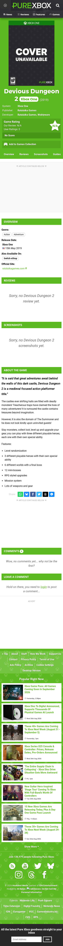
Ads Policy (15, 665)
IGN (8, 911)
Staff (24, 653)
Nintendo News (51, 906)
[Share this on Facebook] (33, 494)
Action (7, 234)
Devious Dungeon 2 (31, 94)
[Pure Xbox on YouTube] (25, 866)
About (14, 653)
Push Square (45, 900)
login (44, 587)
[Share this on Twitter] (39, 494)
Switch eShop (10, 258)
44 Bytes (21, 889)
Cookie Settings (45, 665)
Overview (9, 154)
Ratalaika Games (27, 110)
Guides (57, 154)
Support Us (55, 653)
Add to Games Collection (22, 144)
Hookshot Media (20, 885)
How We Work (38, 653)
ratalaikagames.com (13, 268)
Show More (30, 846)
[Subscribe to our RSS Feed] (12, 866)
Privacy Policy (28, 659)
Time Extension (11, 906)
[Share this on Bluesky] (26, 494)
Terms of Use (46, 659)
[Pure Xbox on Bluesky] (50, 866)
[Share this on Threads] (45, 494)
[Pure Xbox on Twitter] (38, 866)
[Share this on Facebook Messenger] (51, 494)
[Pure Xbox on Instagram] (18, 875)
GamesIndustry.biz (47, 911)
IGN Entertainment (48, 885)
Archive (29, 665)
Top (5, 653)
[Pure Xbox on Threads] (31, 875)
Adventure (19, 234)
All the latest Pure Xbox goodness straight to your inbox (31, 931)
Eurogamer (19, 911)
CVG (27, 917)
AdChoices (35, 889)
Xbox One (23, 106)
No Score (10, 135)
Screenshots (41, 154)
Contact (13, 659)
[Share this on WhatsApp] (20, 494)
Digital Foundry (32, 906)
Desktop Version (32, 670)
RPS (35, 917)
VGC (31, 911)
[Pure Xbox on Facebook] (44, 875)
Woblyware (44, 114)
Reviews (24, 154)
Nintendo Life (27, 900)
